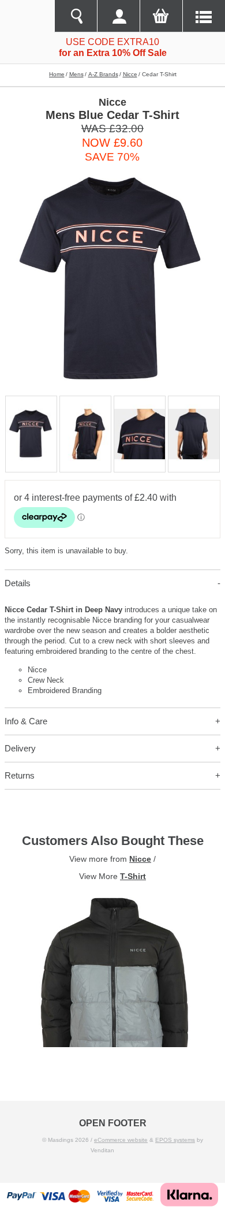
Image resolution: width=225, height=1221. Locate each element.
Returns (20, 775)
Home (57, 74)
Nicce (130, 74)
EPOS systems (175, 1140)
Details (18, 583)
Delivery (20, 748)
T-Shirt (133, 876)
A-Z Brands (103, 74)
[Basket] (161, 16)
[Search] (75, 16)
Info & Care (26, 721)
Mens (76, 74)
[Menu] (203, 16)
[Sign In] (118, 16)
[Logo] (27, 16)
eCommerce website (121, 1140)
